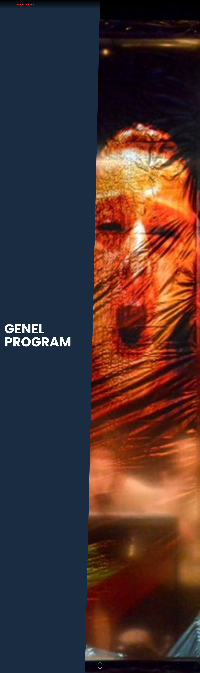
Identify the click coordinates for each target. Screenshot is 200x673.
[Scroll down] (100, 664)
